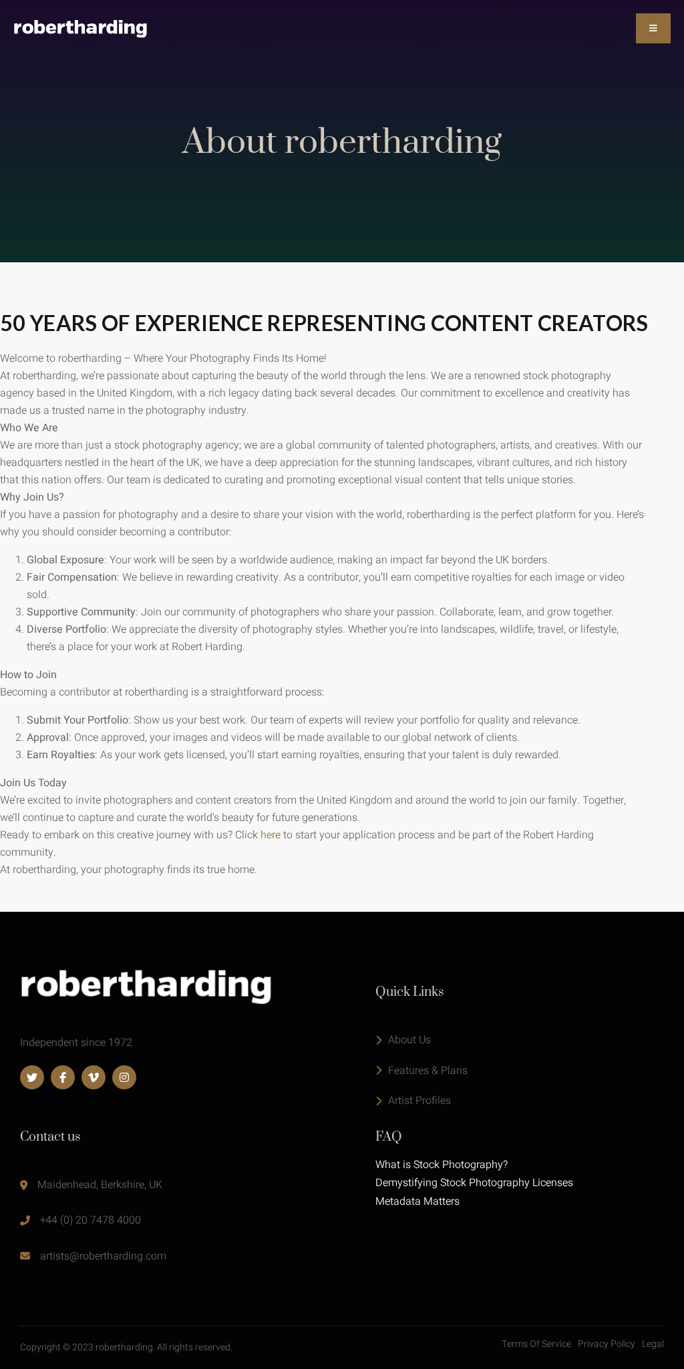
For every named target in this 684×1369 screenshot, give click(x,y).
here (271, 835)
